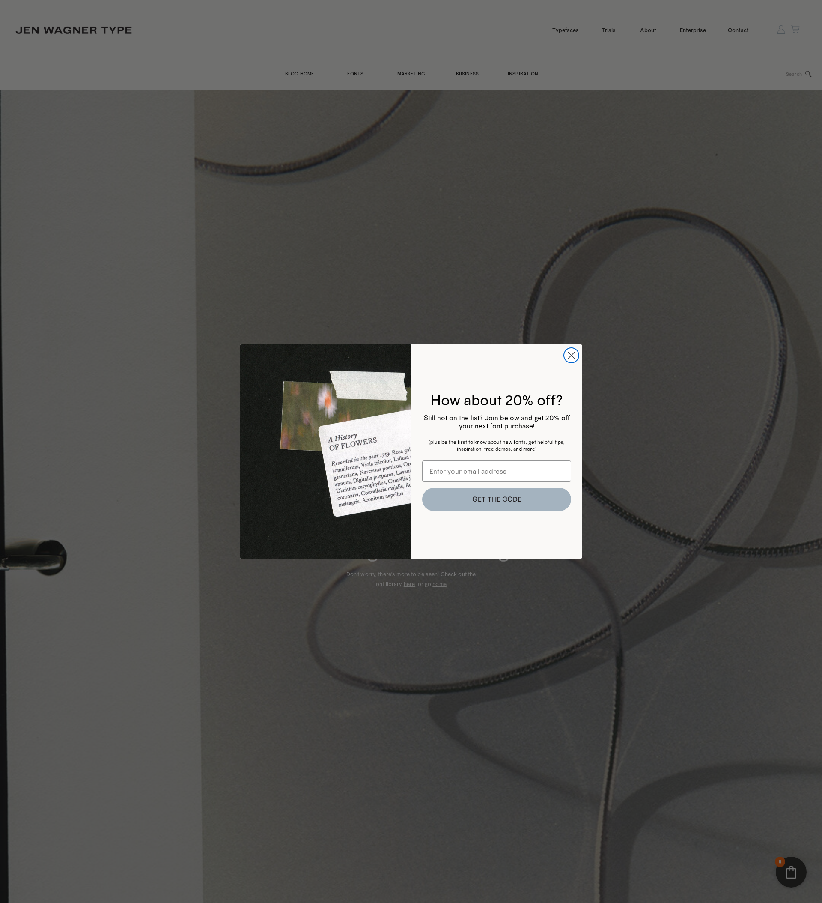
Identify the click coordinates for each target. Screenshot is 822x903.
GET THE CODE (496, 499)
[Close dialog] (571, 355)
